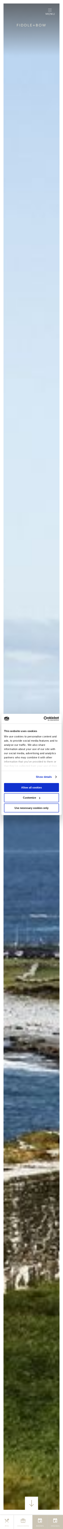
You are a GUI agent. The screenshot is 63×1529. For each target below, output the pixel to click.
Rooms (40, 1526)
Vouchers (23, 1526)
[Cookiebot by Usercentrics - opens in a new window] (44, 718)
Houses (55, 1526)
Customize (29, 797)
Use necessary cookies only (31, 807)
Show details (44, 776)
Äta (7, 1526)
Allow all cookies (31, 787)
